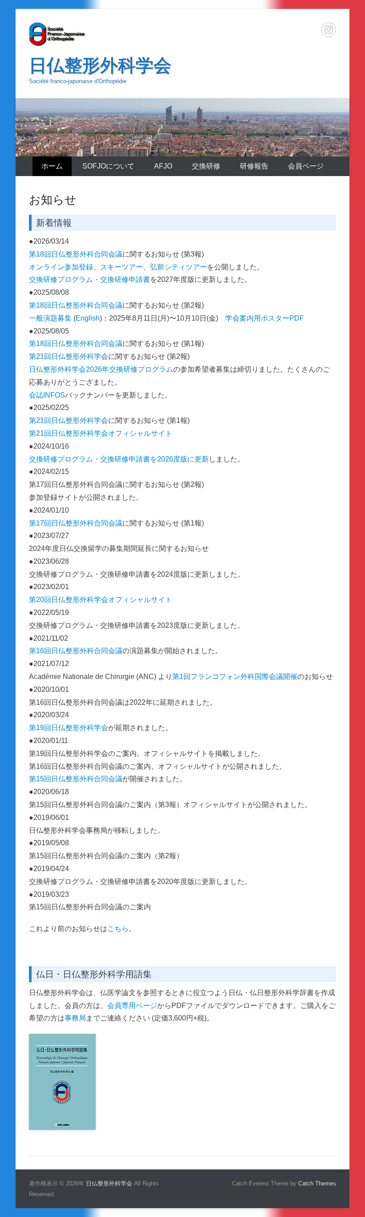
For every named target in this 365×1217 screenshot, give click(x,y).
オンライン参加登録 (61, 267)
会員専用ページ (132, 1005)
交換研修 (206, 166)
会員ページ (306, 166)
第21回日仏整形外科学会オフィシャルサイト (100, 433)
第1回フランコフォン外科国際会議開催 (234, 676)
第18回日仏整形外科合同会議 (75, 254)
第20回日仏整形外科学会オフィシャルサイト (100, 599)
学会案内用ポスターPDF (264, 318)
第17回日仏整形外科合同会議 (75, 523)
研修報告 (254, 166)
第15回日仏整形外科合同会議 (75, 779)
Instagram (328, 29)
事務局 (75, 1018)
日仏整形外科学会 (100, 65)
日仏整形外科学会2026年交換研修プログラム (101, 369)
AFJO (163, 166)
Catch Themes (317, 1183)
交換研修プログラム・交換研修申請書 (89, 279)
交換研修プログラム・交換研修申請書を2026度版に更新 (119, 459)
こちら (118, 928)
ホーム (52, 166)
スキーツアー (121, 267)
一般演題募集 (50, 318)
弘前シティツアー (178, 267)
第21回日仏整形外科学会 (68, 356)
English (88, 318)
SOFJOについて (108, 166)
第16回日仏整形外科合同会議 (75, 651)
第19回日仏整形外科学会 (68, 727)
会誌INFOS (47, 395)
